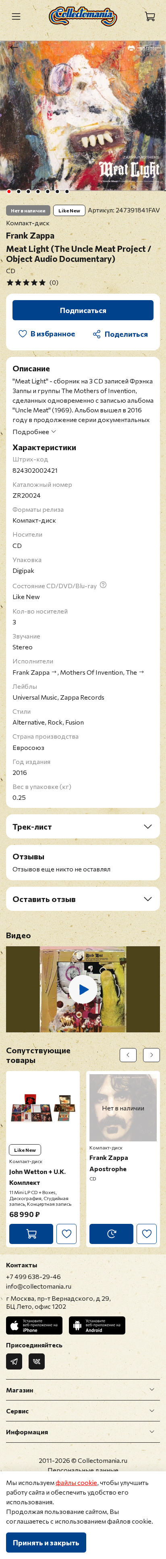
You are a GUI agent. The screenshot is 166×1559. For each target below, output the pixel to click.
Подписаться (83, 310)
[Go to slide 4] (37, 191)
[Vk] (37, 1361)
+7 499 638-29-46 (33, 1276)
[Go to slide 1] (8, 191)
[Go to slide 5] (47, 191)
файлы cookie (76, 1482)
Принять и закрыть (46, 1542)
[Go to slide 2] (18, 191)
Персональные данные (83, 1470)
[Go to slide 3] (28, 191)
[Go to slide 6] (57, 191)
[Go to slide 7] (66, 191)
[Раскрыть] (152, 1390)
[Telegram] (14, 1361)
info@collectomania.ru (38, 1286)
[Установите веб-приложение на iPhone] (34, 1325)
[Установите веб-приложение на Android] (97, 1325)
